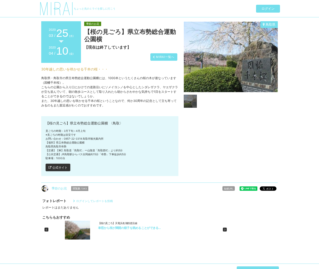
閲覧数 (80, 188)
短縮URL (228, 188)
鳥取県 (270, 24)
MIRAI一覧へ (165, 57)
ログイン (268, 9)
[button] (46, 230)
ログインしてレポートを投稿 (94, 201)
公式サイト (59, 167)
